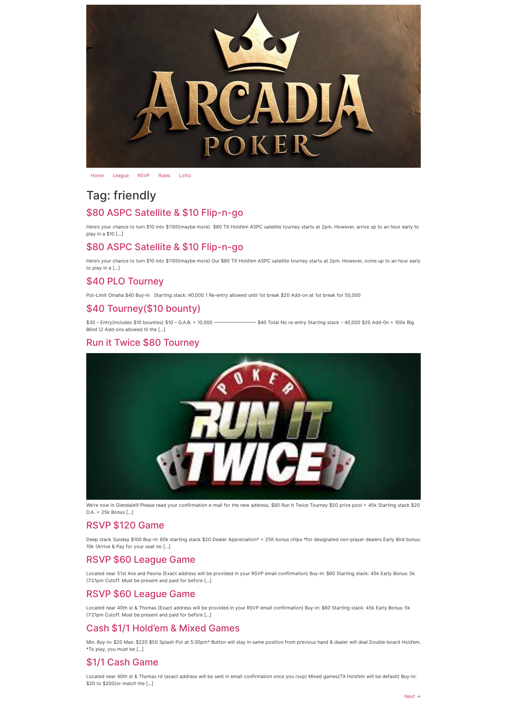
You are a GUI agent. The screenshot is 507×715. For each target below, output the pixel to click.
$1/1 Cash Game (122, 662)
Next (412, 696)
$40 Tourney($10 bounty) (143, 308)
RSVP (144, 175)
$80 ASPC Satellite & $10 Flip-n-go (164, 212)
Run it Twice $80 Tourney (143, 342)
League (121, 175)
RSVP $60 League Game (140, 559)
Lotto (185, 175)
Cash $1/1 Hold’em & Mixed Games (163, 628)
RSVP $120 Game (125, 525)
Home (97, 175)
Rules (164, 175)
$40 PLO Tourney (125, 281)
